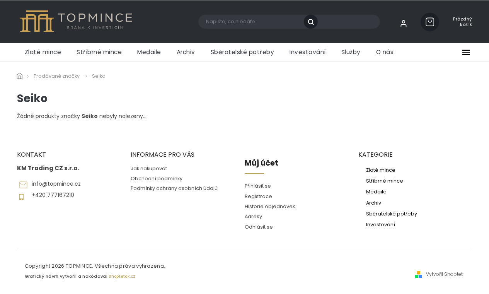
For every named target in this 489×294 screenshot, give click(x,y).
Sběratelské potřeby (391, 213)
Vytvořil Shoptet (444, 274)
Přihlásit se (258, 186)
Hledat (314, 22)
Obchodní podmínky (156, 178)
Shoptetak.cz (122, 276)
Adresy (253, 216)
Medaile (376, 191)
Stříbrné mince (384, 181)
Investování (380, 224)
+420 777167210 (53, 195)
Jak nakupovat (149, 168)
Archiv (373, 203)
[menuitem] (43, 52)
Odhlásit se (259, 227)
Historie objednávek (270, 206)
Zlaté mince (380, 170)
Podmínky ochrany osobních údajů (174, 188)
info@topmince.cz (56, 184)
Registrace (258, 196)
